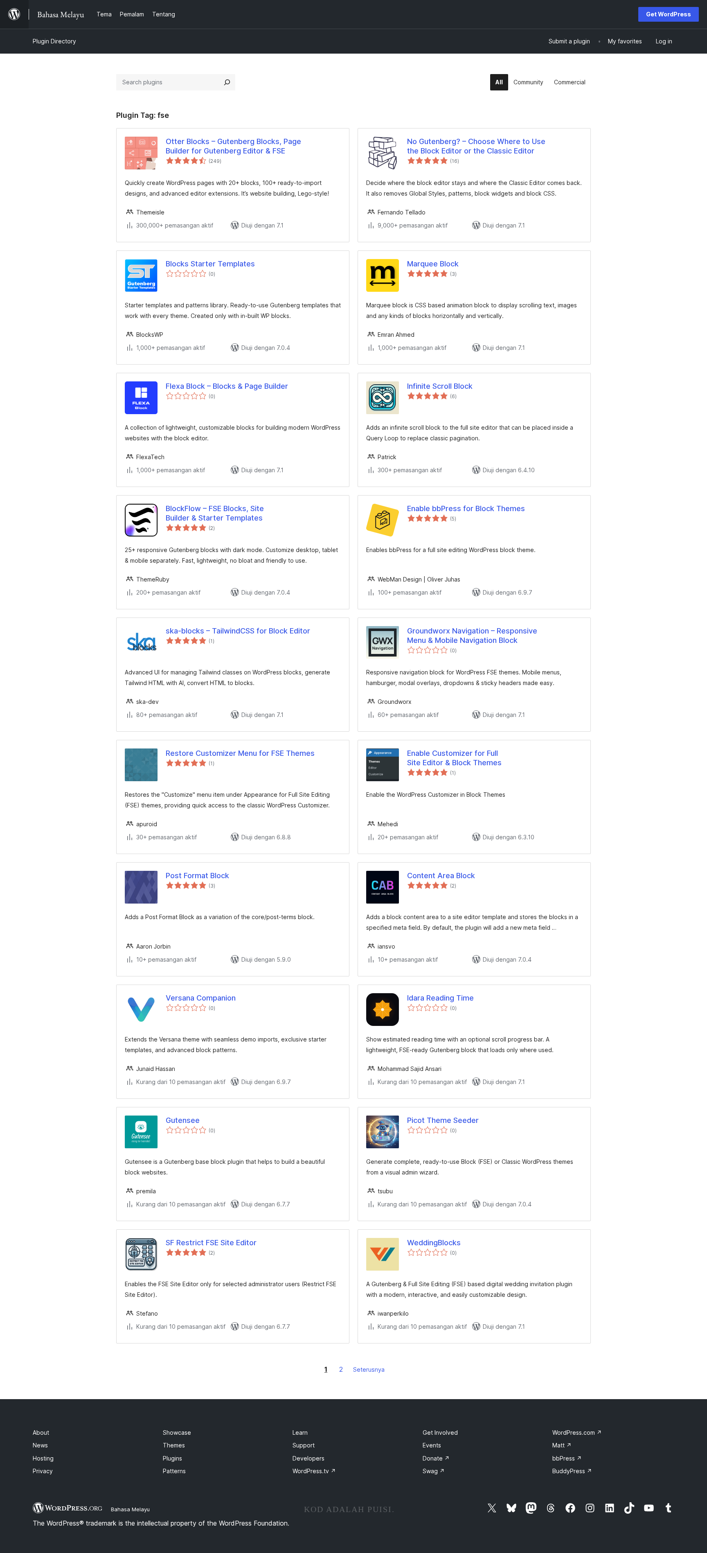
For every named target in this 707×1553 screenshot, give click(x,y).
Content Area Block (441, 875)
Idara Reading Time (440, 998)
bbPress (567, 1458)
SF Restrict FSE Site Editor (211, 1242)
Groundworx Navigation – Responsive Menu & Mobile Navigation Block (472, 636)
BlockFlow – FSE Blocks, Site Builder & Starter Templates (215, 513)
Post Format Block (197, 875)
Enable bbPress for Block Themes (466, 508)
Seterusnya (369, 1369)
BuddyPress (572, 1470)
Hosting (43, 1458)
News (40, 1445)
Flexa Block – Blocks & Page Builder (227, 386)
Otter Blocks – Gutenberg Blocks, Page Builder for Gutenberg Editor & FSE (233, 146)
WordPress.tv (314, 1470)
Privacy (43, 1470)
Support (304, 1445)
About (41, 1432)
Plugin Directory (54, 41)
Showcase (177, 1432)
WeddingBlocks (434, 1242)
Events (432, 1445)
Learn (300, 1432)
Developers (308, 1458)
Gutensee (183, 1120)
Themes (174, 1445)
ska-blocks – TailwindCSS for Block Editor (238, 631)
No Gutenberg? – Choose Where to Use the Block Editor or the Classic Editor (476, 146)
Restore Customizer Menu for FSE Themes (240, 753)
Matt (562, 1445)
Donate (436, 1458)
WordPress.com (577, 1432)
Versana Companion (201, 998)
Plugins (172, 1458)
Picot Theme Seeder (443, 1120)
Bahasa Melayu (130, 1509)
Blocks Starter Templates (210, 263)
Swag (434, 1470)
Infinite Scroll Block (440, 386)
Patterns (174, 1470)
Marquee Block (433, 263)
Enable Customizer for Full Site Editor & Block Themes (454, 758)
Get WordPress (668, 14)
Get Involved (440, 1432)
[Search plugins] (227, 82)
